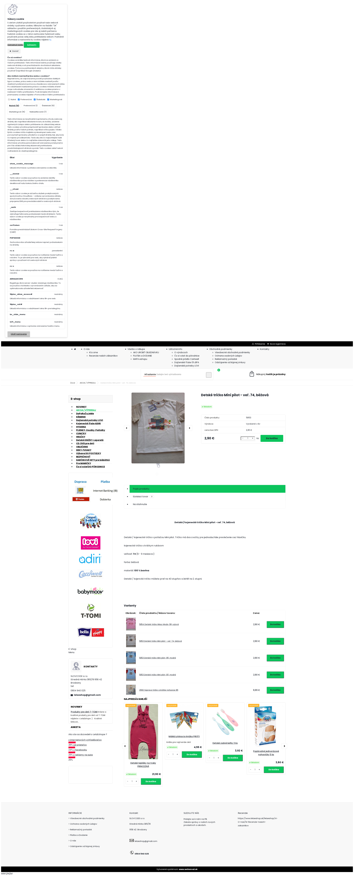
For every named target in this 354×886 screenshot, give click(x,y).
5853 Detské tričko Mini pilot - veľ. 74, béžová (160, 641)
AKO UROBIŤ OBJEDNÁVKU (146, 352)
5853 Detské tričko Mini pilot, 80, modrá (157, 674)
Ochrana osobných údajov (228, 355)
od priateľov (80, 744)
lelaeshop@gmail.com (87, 695)
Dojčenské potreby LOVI (186, 365)
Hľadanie (150, 374)
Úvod (72, 383)
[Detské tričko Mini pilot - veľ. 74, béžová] (158, 428)
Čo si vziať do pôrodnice (186, 355)
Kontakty (264, 349)
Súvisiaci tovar (142, 496)
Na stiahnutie (140, 504)
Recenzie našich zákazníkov (103, 355)
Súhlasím (31, 44)
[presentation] (126, 428)
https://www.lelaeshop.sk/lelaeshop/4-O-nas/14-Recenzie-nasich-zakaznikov (258, 822)
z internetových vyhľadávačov (85, 739)
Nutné (13, 99)
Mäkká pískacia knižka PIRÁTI (184, 736)
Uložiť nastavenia (19, 334)
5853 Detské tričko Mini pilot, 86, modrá (157, 658)
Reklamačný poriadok (226, 359)
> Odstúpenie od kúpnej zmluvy (84, 846)
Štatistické (40, 99)
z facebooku (80, 749)
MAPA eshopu (140, 359)
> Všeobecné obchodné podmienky (86, 818)
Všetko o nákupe (136, 349)
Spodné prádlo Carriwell (186, 359)
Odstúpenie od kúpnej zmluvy (230, 362)
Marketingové (56, 99)
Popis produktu (141, 488)
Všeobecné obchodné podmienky (232, 352)
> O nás (72, 840)
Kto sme (93, 352)
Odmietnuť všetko (15, 45)
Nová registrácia (278, 344)
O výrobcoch (181, 352)
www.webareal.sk (188, 869)
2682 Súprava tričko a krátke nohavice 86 (158, 690)
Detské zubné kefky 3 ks (225, 743)
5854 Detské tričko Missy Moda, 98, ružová (159, 624)
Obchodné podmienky (220, 349)
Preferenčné (26, 99)
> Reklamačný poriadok (80, 829)
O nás (87, 349)
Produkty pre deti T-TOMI (84, 711)
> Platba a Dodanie (78, 835)
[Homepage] (75, 349)
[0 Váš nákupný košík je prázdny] (267, 374)
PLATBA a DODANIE (142, 355)
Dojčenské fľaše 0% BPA (186, 362)
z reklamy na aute (83, 754)
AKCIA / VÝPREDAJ (88, 383)
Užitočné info (175, 349)
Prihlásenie (260, 344)
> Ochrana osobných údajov (82, 824)
